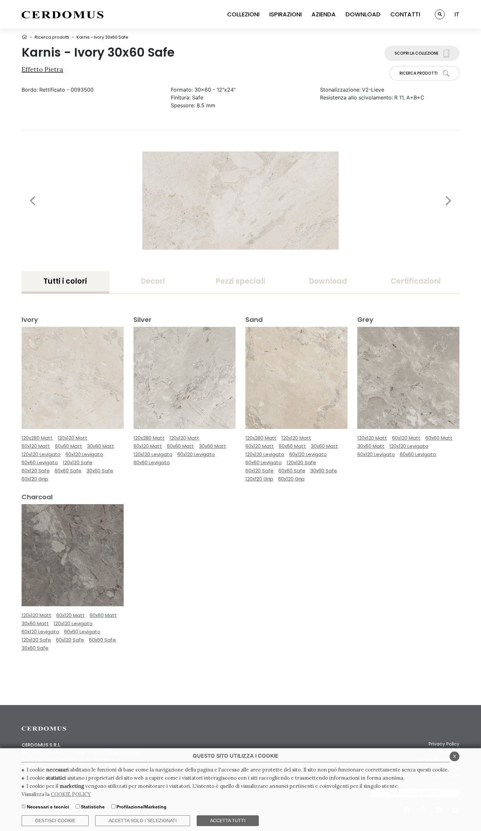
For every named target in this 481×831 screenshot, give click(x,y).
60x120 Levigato (84, 454)
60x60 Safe (68, 470)
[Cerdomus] (62, 14)
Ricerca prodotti (52, 37)
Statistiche (93, 806)
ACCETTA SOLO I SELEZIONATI (143, 820)
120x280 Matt (37, 437)
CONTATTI (405, 14)
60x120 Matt (36, 446)
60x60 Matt (68, 446)
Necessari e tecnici (48, 806)
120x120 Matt (72, 437)
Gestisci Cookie (55, 820)
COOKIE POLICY (71, 794)
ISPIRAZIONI (285, 14)
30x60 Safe (99, 470)
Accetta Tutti (227, 820)
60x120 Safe (36, 470)
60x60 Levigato (40, 462)
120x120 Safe (77, 462)
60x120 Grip (35, 478)
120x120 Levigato (41, 454)
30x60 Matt (100, 446)
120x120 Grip (259, 478)
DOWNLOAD (363, 14)
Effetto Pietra (42, 69)
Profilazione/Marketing (141, 806)
